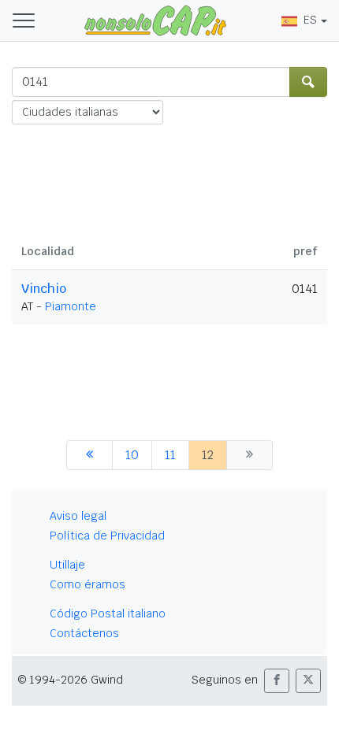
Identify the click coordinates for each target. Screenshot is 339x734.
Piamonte (70, 306)
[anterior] (89, 455)
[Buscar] (308, 82)
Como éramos (87, 584)
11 (170, 455)
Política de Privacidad (107, 535)
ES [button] (310, 20)
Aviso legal (78, 516)
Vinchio (43, 288)
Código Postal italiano (108, 613)
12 (208, 455)
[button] (276, 681)
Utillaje (67, 565)
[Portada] (155, 20)
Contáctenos (84, 633)
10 (132, 455)
